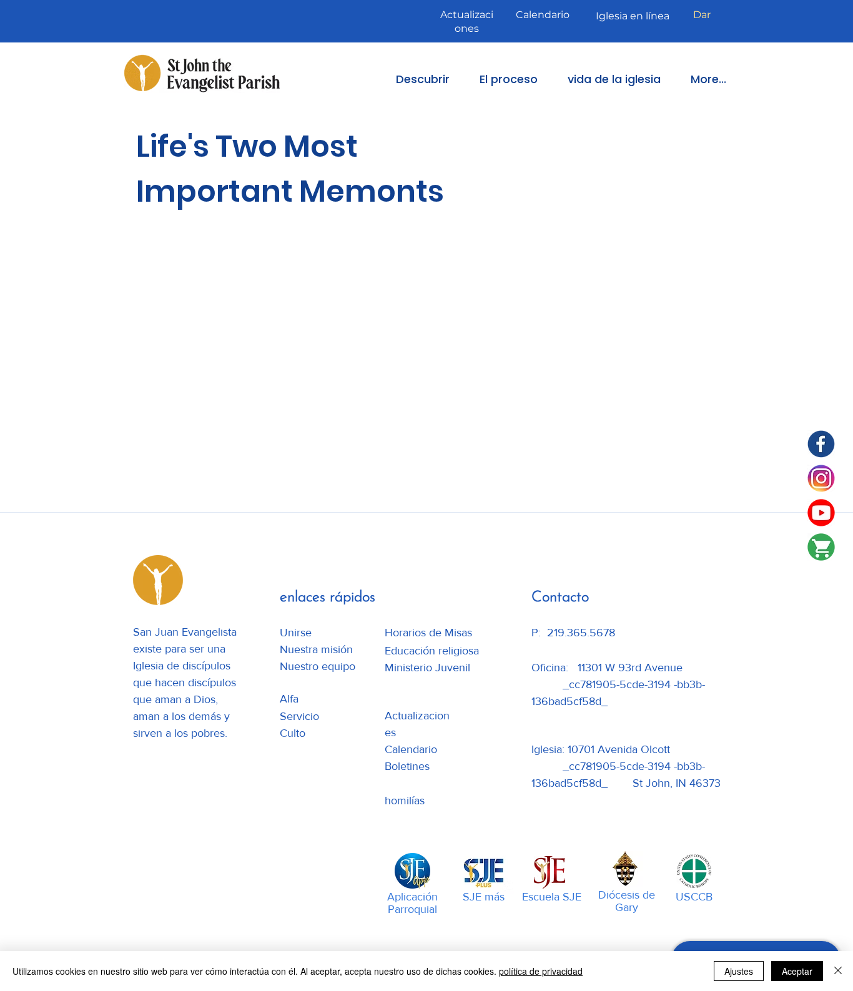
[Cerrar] (838, 971)
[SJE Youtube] (821, 512)
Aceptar (797, 971)
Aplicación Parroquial (412, 902)
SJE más (484, 896)
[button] (414, 79)
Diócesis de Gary (626, 901)
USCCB (694, 896)
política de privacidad (541, 971)
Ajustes (738, 971)
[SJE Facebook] (821, 444)
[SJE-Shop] (821, 547)
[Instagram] (821, 478)
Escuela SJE (551, 896)
